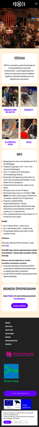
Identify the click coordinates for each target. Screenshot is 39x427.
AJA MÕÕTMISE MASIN (10, 143)
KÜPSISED (8, 337)
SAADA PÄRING (19, 305)
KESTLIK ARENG (9, 333)
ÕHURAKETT (28, 110)
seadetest (9, 418)
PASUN (28, 142)
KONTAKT (7, 323)
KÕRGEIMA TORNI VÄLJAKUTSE (10, 111)
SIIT (7, 246)
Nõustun (7, 422)
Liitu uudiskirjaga (20, 393)
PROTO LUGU (8, 326)
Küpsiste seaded (18, 422)
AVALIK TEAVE (9, 330)
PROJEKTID (8, 344)
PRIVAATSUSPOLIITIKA (11, 340)
